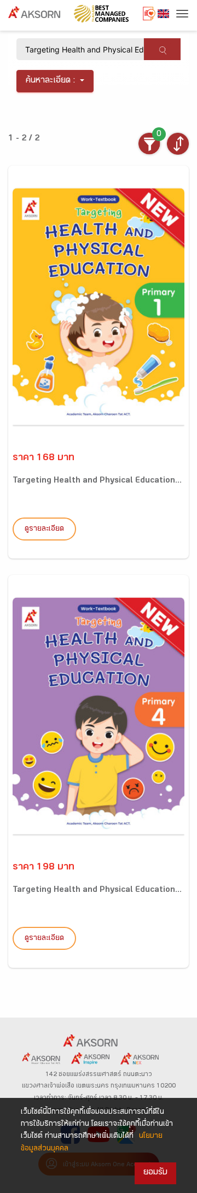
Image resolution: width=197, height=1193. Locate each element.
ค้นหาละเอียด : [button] (51, 81)
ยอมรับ (155, 1173)
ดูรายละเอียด (44, 529)
